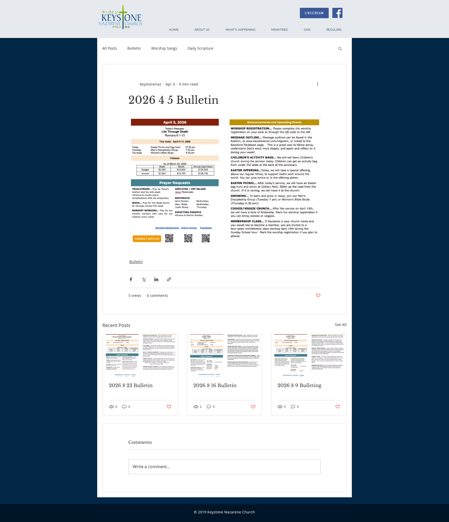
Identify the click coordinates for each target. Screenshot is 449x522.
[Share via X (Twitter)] (143, 279)
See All (341, 324)
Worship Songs (164, 48)
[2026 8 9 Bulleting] (308, 355)
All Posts (109, 48)
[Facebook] (337, 13)
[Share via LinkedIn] (156, 279)
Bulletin (134, 48)
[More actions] (317, 84)
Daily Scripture (200, 48)
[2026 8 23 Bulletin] (140, 355)
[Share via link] (169, 279)
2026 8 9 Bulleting (299, 385)
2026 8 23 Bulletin (131, 385)
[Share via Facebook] (130, 279)
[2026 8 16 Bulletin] (224, 355)
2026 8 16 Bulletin (214, 385)
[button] (340, 48)
